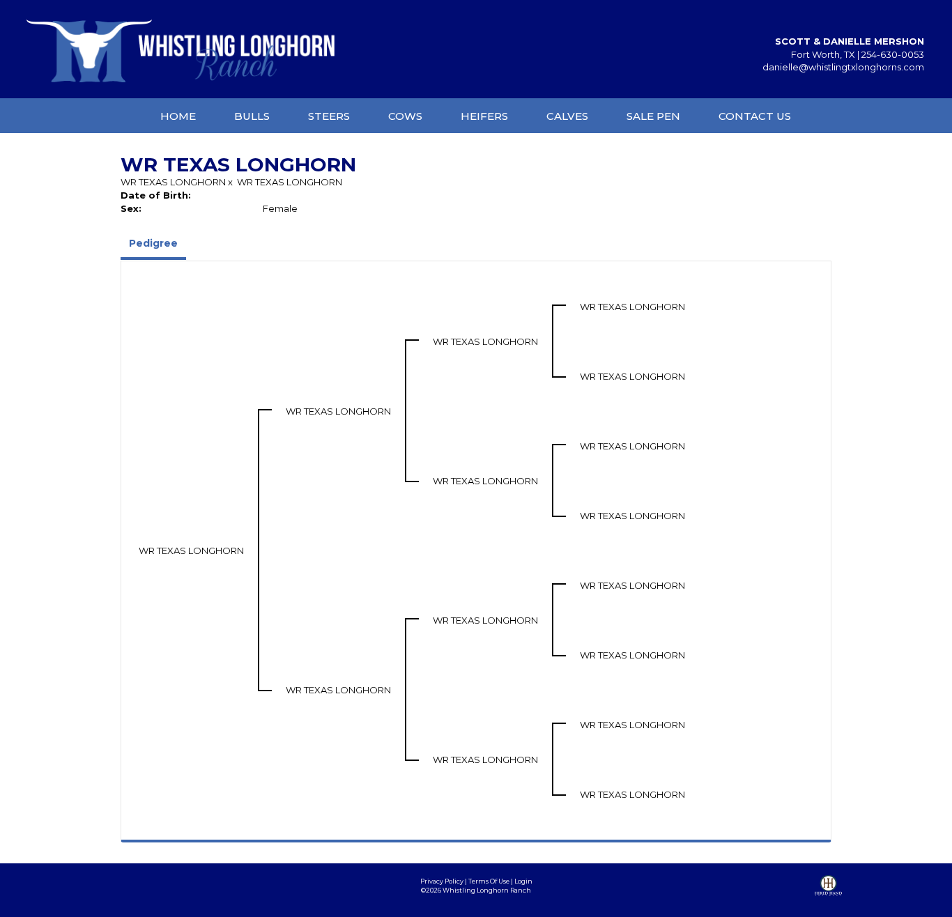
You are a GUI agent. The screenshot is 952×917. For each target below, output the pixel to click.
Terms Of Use (488, 881)
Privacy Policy (441, 881)
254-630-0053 (892, 54)
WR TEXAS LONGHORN (173, 181)
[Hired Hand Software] (828, 896)
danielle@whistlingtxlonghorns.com (843, 66)
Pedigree (153, 243)
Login (523, 881)
